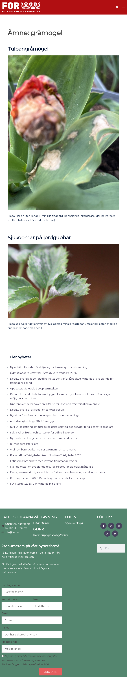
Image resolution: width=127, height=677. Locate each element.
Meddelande (10, 641)
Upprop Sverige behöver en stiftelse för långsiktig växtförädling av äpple (55, 404)
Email (5, 613)
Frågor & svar (41, 523)
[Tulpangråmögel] (63, 132)
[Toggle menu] (123, 7)
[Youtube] (119, 526)
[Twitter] (107, 533)
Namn (35, 599)
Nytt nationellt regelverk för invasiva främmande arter (43, 438)
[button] (117, 7)
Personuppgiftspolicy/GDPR (50, 535)
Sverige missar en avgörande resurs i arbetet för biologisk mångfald (51, 466)
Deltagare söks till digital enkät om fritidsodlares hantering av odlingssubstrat (58, 472)
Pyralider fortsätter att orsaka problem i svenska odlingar (45, 415)
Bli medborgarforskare (24, 443)
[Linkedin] (115, 533)
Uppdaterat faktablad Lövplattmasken (34, 388)
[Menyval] (103, 526)
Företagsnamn (11, 585)
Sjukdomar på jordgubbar (39, 237)
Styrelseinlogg (74, 523)
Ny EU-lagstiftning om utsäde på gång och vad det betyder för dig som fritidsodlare (61, 426)
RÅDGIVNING (45, 517)
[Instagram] (111, 526)
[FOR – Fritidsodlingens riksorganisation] (21, 7)
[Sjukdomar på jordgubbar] (63, 281)
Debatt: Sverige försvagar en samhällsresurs (37, 409)
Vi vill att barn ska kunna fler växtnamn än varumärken (44, 449)
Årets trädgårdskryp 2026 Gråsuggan (33, 421)
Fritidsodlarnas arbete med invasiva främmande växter (43, 461)
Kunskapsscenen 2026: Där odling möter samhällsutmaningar (48, 478)
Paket (5, 627)
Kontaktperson (11, 599)
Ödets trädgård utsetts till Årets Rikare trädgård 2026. (43, 373)
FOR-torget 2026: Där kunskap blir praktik (36, 483)
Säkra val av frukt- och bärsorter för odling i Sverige (42, 432)
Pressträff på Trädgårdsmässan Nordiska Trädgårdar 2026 (45, 455)
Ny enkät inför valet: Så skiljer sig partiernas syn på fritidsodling (48, 367)
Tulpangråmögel (28, 49)
